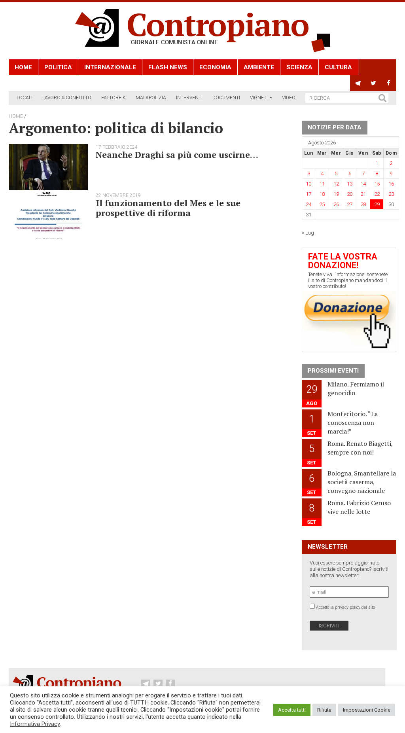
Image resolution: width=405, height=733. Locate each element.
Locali (24, 97)
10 (308, 184)
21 (363, 194)
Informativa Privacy (35, 723)
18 (322, 194)
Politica (58, 67)
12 (336, 184)
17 (308, 194)
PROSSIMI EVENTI (333, 370)
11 (322, 184)
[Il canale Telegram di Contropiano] (357, 83)
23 (391, 194)
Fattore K (113, 97)
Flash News (167, 67)
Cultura (338, 67)
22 (377, 194)
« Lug (308, 233)
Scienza (299, 67)
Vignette (261, 97)
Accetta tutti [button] (292, 710)
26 (336, 204)
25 (322, 204)
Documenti (226, 97)
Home (23, 67)
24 (308, 204)
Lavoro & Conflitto (66, 97)
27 (349, 204)
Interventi (189, 97)
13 (349, 184)
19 (336, 194)
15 (377, 184)
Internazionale (110, 67)
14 (363, 184)
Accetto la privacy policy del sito (345, 607)
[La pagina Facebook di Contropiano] (388, 83)
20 (349, 194)
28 (363, 204)
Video (288, 97)
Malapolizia (151, 97)
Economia (215, 67)
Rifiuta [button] (324, 710)
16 (391, 184)
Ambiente (259, 67)
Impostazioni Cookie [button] (366, 710)
